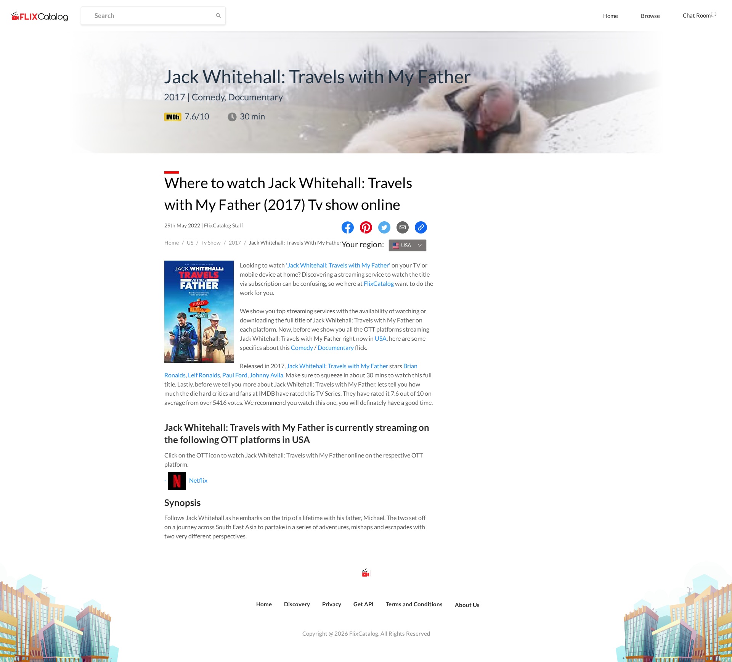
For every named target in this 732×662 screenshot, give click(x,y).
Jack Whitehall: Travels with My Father (337, 365)
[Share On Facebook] (348, 227)
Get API (363, 604)
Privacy (331, 604)
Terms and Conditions (414, 604)
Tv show (211, 242)
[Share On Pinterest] (366, 227)
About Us (467, 604)
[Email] (402, 227)
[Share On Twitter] (384, 227)
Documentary (336, 347)
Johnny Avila (266, 375)
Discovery (297, 604)
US (190, 242)
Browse (650, 15)
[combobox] (407, 245)
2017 (235, 242)
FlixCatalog (379, 283)
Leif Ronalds (204, 375)
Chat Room (697, 15)
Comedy (302, 347)
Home (610, 15)
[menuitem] (610, 15)
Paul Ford (234, 375)
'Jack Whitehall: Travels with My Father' (338, 265)
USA (381, 338)
